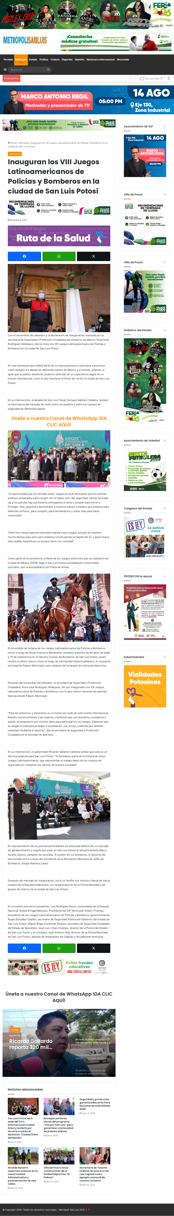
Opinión (79, 59)
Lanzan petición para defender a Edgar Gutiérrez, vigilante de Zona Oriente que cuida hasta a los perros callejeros (37, 1044)
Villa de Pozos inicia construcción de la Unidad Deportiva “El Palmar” (56, 1172)
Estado (33, 59)
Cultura (55, 59)
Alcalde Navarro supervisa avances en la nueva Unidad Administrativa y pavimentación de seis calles (23, 1176)
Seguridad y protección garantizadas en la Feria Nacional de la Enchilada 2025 (95, 1104)
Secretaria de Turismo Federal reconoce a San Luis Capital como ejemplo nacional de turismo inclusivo (94, 1174)
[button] (59, 298)
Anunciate (123, 59)
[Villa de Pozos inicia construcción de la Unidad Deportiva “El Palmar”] (59, 1155)
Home (13, 142)
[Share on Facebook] (24, 256)
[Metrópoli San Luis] (25, 40)
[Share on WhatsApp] (59, 256)
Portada (8, 59)
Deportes (67, 59)
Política (44, 59)
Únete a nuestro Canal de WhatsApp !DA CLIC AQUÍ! (59, 421)
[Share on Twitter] (93, 256)
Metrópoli (21, 59)
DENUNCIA (17, 1029)
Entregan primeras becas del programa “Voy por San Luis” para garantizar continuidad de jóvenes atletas (58, 1125)
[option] (59, 1043)
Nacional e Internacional (101, 59)
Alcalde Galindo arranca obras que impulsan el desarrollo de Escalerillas (60, 78)
